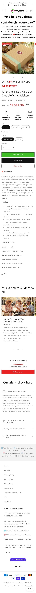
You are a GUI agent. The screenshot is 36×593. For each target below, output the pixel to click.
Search (6, 466)
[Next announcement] (32, 4)
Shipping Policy (9, 475)
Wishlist (25, 37)
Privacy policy (8, 585)
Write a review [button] (18, 372)
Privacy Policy (8, 484)
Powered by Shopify (18, 582)
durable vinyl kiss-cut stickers (12, 255)
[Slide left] (13, 77)
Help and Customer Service (13, 493)
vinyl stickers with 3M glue (10, 259)
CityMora (10, 582)
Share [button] (5, 274)
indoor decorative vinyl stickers (12, 263)
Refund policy (28, 582)
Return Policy (8, 479)
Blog (18, 37)
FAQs (5, 497)
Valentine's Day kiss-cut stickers (12, 251)
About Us (7, 470)
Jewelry (4, 37)
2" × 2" (6, 127)
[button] (4, 11)
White (19, 139)
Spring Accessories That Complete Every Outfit (14, 320)
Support (32, 37)
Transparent (8, 139)
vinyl (11, 247)
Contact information (19, 589)
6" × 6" (6, 131)
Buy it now (18, 160)
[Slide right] (22, 77)
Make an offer (18, 166)
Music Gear (12, 37)
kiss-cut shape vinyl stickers (11, 267)
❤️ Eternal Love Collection (22, 34)
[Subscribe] (30, 552)
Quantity (4, 144)
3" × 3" (15, 127)
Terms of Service (9, 488)
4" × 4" (25, 127)
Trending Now (6, 32)
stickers (4, 247)
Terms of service (18, 585)
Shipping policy (29, 585)
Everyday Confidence (20, 32)
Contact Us (7, 502)
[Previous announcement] (4, 4)
